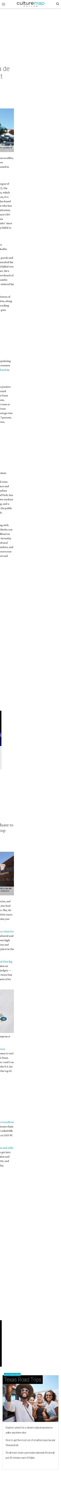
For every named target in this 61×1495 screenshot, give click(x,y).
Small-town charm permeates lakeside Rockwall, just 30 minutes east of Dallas (30, 1455)
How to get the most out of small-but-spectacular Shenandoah (30, 1443)
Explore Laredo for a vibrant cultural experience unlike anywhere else (29, 1430)
